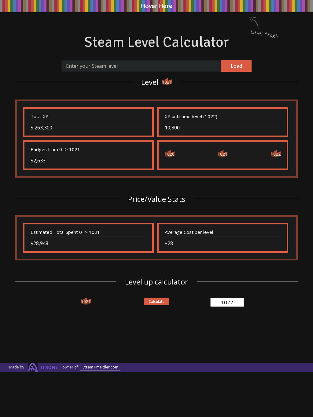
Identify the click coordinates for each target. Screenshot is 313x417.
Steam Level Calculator (156, 42)
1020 (170, 154)
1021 (167, 82)
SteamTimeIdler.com (100, 367)
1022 (276, 154)
